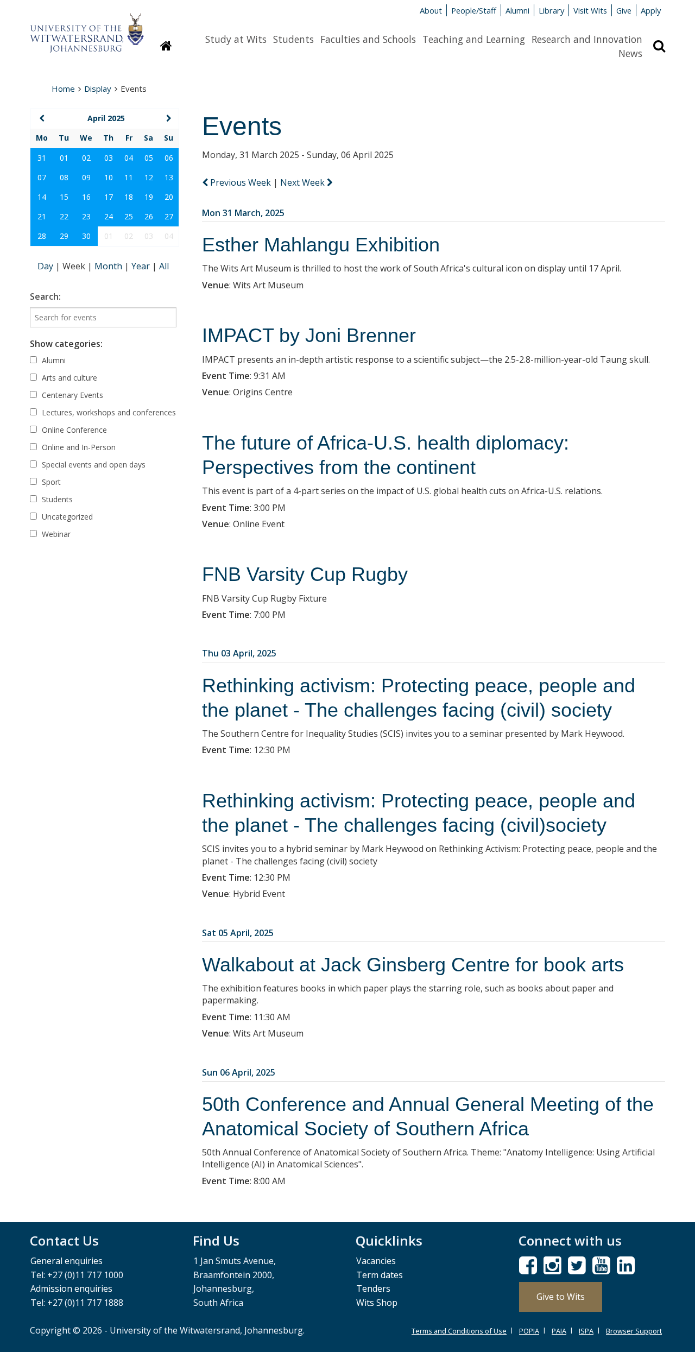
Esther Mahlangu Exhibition (321, 244)
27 (169, 216)
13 (169, 177)
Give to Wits (560, 1297)
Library (551, 10)
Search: (45, 296)
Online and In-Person (78, 447)
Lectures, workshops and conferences (108, 412)
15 (64, 197)
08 (64, 177)
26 (148, 216)
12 (148, 177)
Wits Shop (376, 1303)
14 (41, 197)
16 (86, 197)
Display (97, 88)
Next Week (303, 182)
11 (128, 177)
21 (41, 216)
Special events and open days (93, 464)
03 (108, 158)
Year (141, 266)
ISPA (586, 1331)
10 (108, 177)
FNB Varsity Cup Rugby (305, 574)
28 (41, 236)
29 (64, 236)
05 (148, 158)
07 (41, 177)
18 (128, 197)
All (164, 266)
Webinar (55, 534)
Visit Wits (590, 10)
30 (86, 236)
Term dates (379, 1275)
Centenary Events (71, 395)
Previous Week (240, 182)
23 (86, 216)
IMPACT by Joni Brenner (309, 335)
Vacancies (376, 1261)
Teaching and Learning (473, 39)
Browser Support (634, 1331)
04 (128, 158)
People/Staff (473, 10)
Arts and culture (68, 377)
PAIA (559, 1331)
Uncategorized (66, 516)
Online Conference (73, 430)
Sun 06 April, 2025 (238, 1072)
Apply (651, 10)
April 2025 (106, 118)
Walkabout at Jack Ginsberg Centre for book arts (413, 964)
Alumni (517, 10)
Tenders (373, 1288)
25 (128, 216)
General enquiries (66, 1261)
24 (108, 216)
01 (64, 158)
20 (169, 197)
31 (41, 158)
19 (148, 197)
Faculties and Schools (368, 39)
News (630, 53)
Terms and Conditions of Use (459, 1331)
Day (46, 266)
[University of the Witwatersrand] (87, 28)
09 (86, 177)
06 (169, 158)
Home (63, 88)
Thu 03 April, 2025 (239, 653)
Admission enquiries (71, 1288)
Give (623, 10)
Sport (50, 482)
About (431, 10)
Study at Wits (236, 39)
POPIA (529, 1331)
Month (109, 266)
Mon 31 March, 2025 (243, 213)
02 (86, 158)
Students (293, 39)
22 (64, 216)
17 (108, 197)
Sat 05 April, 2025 (238, 933)
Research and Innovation (587, 39)
